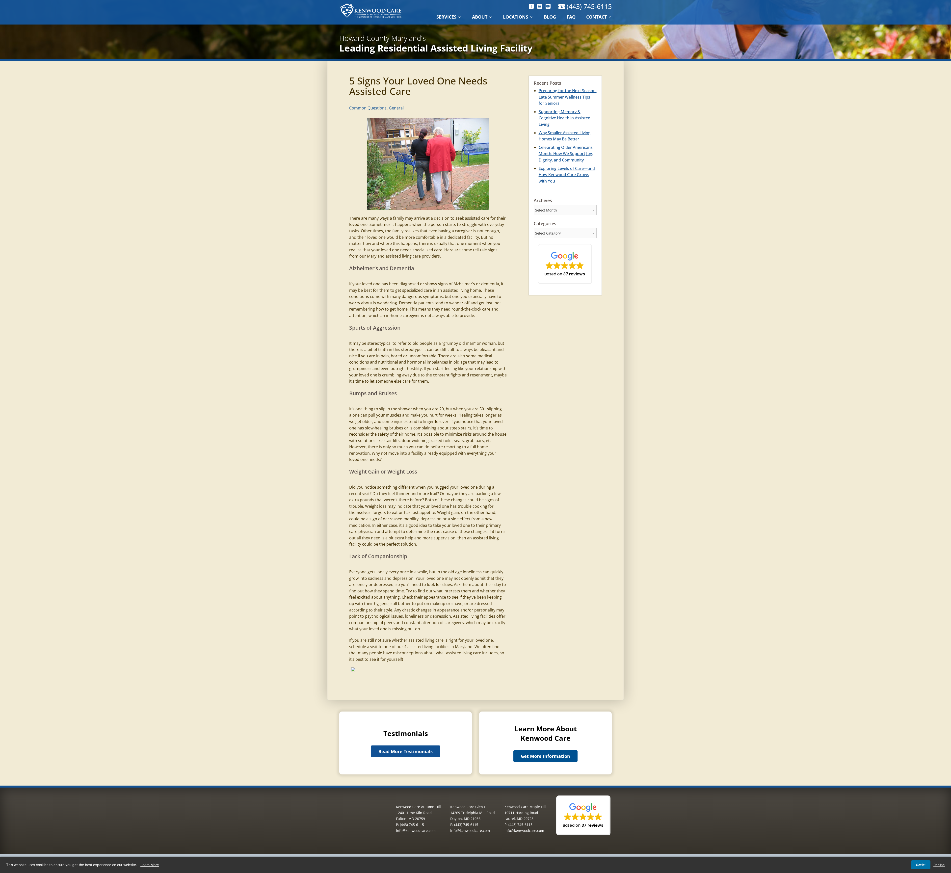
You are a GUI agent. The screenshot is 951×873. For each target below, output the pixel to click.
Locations (515, 17)
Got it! (920, 865)
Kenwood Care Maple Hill (525, 806)
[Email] (353, 670)
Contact (596, 17)
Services (446, 17)
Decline (939, 865)
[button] (565, 264)
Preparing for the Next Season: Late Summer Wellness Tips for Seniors (568, 97)
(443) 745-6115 (589, 6)
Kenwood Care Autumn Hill (418, 806)
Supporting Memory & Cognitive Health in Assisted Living (564, 118)
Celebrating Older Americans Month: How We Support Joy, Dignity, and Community (566, 154)
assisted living (456, 290)
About (479, 17)
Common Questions (368, 108)
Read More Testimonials (405, 751)
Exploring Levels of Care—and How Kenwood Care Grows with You (567, 175)
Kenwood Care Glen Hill (469, 806)
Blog (550, 17)
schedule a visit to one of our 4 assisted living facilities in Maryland (411, 646)
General (396, 108)
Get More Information (545, 756)
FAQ (571, 17)
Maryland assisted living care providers (403, 256)
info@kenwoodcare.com (416, 830)
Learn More (149, 865)
